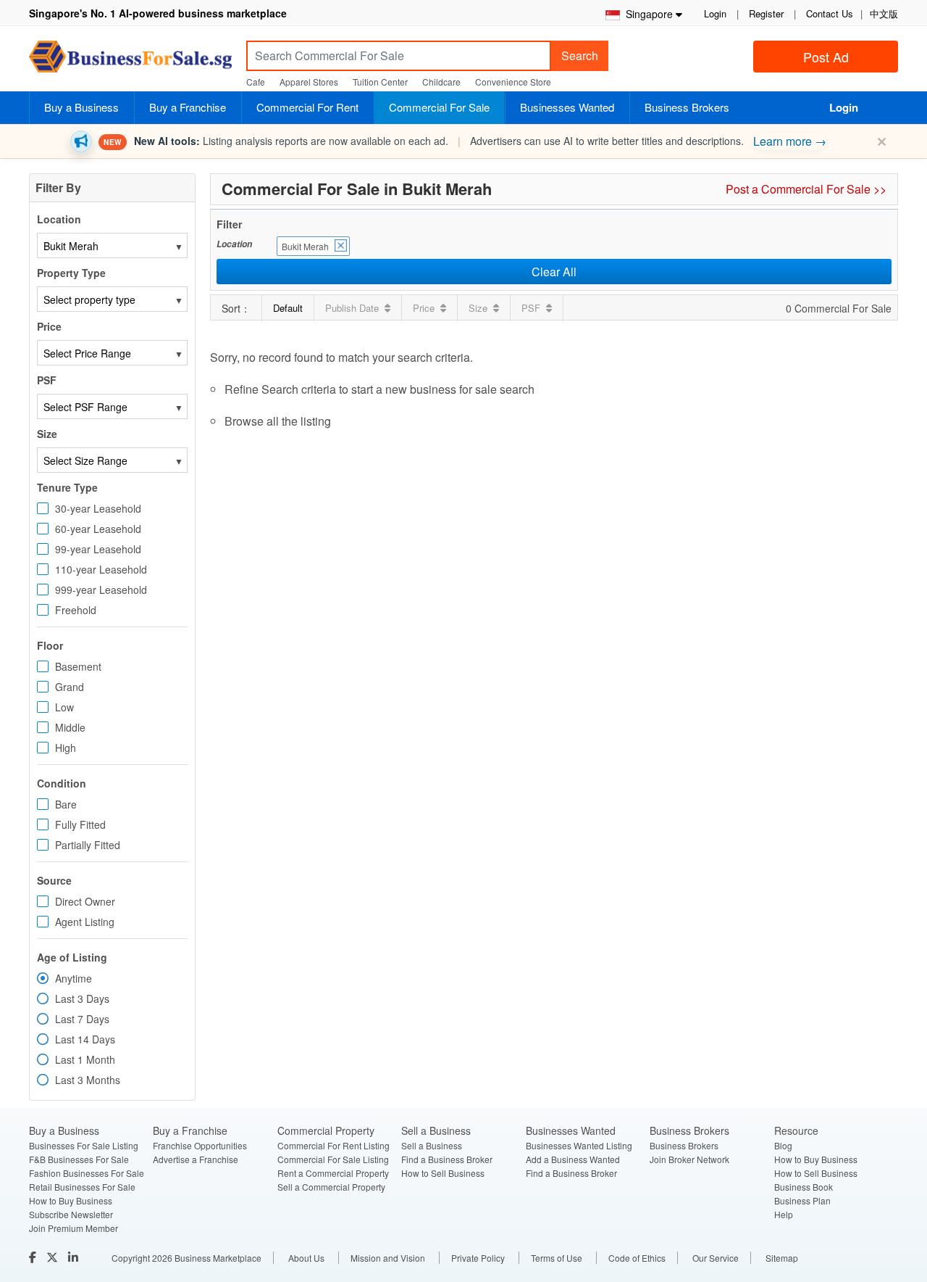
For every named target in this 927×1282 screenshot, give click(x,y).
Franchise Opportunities (200, 1145)
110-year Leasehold (101, 569)
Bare (66, 804)
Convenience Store (513, 81)
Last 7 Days (82, 1019)
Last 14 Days (85, 1039)
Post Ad (826, 56)
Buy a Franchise (187, 107)
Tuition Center (380, 81)
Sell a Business (431, 1145)
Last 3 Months (87, 1079)
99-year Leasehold (98, 549)
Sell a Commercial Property (331, 1186)
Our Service (715, 1258)
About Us (306, 1258)
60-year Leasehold (98, 528)
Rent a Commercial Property (333, 1173)
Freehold (75, 610)
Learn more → (789, 141)
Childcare (441, 81)
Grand (69, 686)
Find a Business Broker (446, 1159)
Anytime (73, 978)
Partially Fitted (87, 845)
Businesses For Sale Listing (83, 1145)
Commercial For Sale (439, 107)
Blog (783, 1145)
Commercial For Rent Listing (333, 1145)
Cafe (255, 81)
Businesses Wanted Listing (579, 1145)
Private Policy (478, 1258)
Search (579, 55)
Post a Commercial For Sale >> (806, 189)
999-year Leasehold (101, 589)
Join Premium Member (73, 1228)
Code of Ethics (637, 1258)
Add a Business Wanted (573, 1159)
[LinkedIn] (74, 1257)
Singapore (646, 14)
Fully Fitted (80, 824)
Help (783, 1214)
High (65, 747)
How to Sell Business (443, 1173)
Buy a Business (81, 107)
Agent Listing (84, 921)
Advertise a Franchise (195, 1159)
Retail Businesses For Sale (82, 1186)
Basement (78, 666)
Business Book (803, 1186)
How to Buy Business (70, 1200)
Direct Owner (85, 901)
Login (715, 13)
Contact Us (829, 13)
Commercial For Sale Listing (333, 1159)
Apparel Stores (309, 81)
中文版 (884, 13)
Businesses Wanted (567, 107)
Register (766, 13)
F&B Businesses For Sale (79, 1159)
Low (64, 707)
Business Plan (802, 1200)
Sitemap (781, 1258)
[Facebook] (34, 1257)
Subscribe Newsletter (71, 1214)
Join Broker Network (689, 1159)
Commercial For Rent (307, 107)
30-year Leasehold (98, 508)
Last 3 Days (82, 998)
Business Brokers (687, 107)
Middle (70, 727)
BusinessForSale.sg (130, 61)
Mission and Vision (388, 1258)
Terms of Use (556, 1258)
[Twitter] (53, 1257)
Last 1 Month (85, 1059)
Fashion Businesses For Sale (86, 1173)
